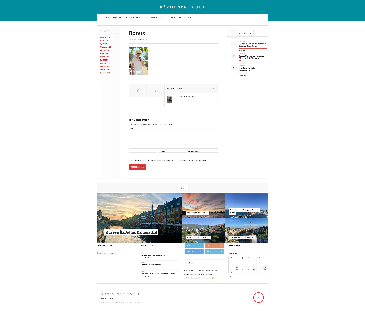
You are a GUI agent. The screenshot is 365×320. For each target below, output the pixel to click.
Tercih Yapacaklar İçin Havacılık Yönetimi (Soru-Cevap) (252, 45)
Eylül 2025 (104, 44)
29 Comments (243, 63)
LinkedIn (210, 251)
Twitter (188, 245)
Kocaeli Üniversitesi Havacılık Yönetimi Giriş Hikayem (251, 57)
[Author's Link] (169, 102)
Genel (200, 209)
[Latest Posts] (245, 33)
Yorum (131, 128)
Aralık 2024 (104, 50)
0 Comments (145, 257)
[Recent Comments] (251, 33)
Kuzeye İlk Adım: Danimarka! (153, 255)
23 (265, 267)
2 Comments (145, 267)
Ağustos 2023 (105, 63)
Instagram (189, 251)
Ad (130, 151)
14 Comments (243, 75)
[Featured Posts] (239, 33)
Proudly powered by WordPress (110, 302)
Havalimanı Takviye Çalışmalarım (247, 69)
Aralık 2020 (104, 70)
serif (142, 39)
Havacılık (117, 17)
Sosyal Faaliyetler (133, 17)
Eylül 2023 (104, 60)
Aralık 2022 (104, 66)
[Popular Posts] (234, 33)
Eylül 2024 (104, 53)
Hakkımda (104, 17)
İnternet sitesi (193, 151)
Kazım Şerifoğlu (121, 294)
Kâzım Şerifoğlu (182, 7)
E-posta (162, 151)
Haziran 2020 (105, 73)
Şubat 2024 (104, 57)
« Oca (230, 277)
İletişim (187, 17)
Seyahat (164, 17)
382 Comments (243, 50)
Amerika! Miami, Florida (151, 264)
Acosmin (137, 302)
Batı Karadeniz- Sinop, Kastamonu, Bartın (158, 274)
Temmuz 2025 (105, 47)
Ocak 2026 (104, 41)
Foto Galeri (176, 17)
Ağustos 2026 (105, 37)
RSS (208, 245)
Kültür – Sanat (150, 17)
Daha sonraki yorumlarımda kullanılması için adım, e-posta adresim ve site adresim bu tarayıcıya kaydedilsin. (168, 160)
